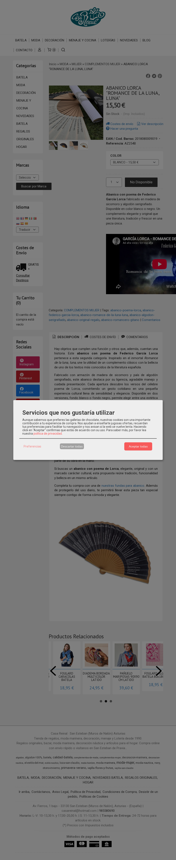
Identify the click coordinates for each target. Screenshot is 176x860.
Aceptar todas (138, 446)
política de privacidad (47, 433)
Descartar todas (72, 446)
